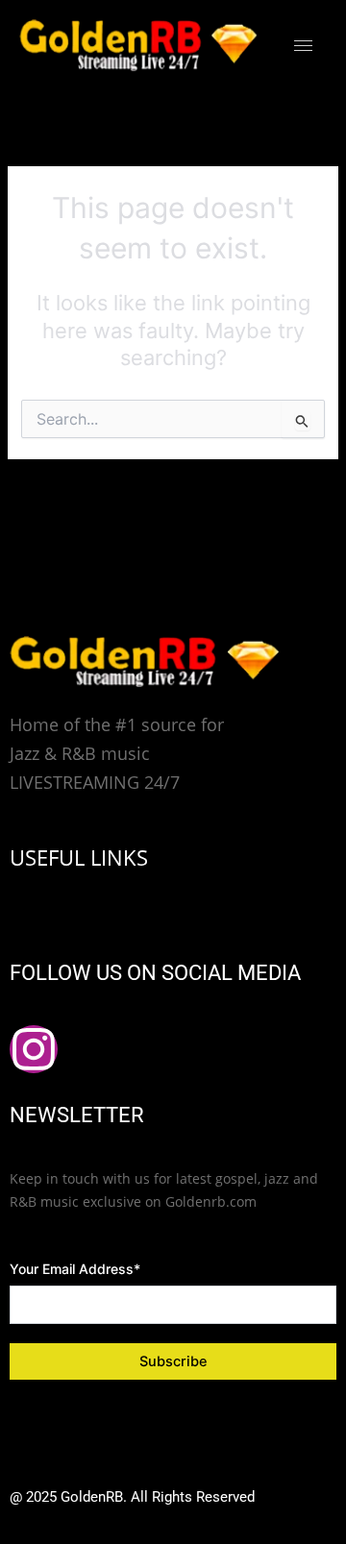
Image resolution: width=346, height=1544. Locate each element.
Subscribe (173, 1361)
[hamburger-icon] (303, 46)
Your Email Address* (75, 1269)
